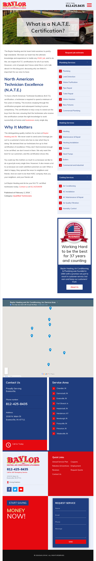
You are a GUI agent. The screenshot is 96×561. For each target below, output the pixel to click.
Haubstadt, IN (62, 408)
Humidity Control (69, 208)
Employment (76, 466)
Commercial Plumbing (71, 110)
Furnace (66, 148)
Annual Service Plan (60, 462)
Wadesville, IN (62, 433)
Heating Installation (71, 142)
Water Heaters (69, 99)
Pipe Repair (67, 88)
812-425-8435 (17, 404)
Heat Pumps (68, 154)
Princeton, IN (61, 428)
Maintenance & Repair (72, 137)
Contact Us (56, 474)
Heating (66, 131)
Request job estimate (74, 53)
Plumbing (66, 71)
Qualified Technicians (22, 196)
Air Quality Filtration (71, 203)
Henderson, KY (62, 413)
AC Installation (69, 192)
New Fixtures (68, 105)
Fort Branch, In (62, 403)
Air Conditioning (69, 186)
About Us (74, 287)
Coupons (74, 462)
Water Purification (70, 82)
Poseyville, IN (62, 423)
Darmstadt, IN (62, 393)
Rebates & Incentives (60, 466)
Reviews (55, 470)
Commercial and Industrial (73, 165)
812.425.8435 (75, 5)
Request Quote (77, 470)
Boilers (65, 159)
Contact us (23, 187)
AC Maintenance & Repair (73, 197)
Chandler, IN (61, 388)
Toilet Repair (68, 94)
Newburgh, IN (62, 418)
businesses (30, 120)
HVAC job (41, 58)
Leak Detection (69, 77)
